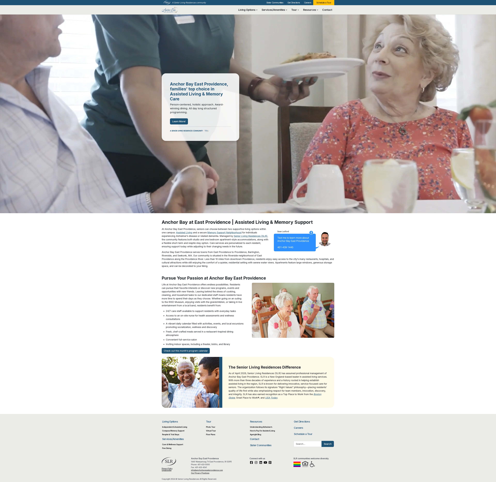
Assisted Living (184, 232)
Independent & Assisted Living (174, 427)
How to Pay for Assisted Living (262, 431)
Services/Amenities (273, 9)
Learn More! (179, 121)
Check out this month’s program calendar (186, 350)
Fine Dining (166, 448)
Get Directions (294, 2)
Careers (307, 2)
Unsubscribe (166, 470)
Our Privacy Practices (200, 473)
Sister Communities (274, 2)
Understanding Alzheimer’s (261, 427)
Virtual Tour (211, 431)
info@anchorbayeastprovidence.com (207, 470)
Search (328, 444)
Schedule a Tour (323, 2)
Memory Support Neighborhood (224, 232)
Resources (309, 9)
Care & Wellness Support (172, 444)
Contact (327, 9)
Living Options (246, 9)
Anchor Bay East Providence (175, 9)
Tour (294, 9)
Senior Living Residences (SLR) (250, 236)
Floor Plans (210, 434)
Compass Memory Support (173, 431)
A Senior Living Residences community (189, 2)
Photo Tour (210, 427)
